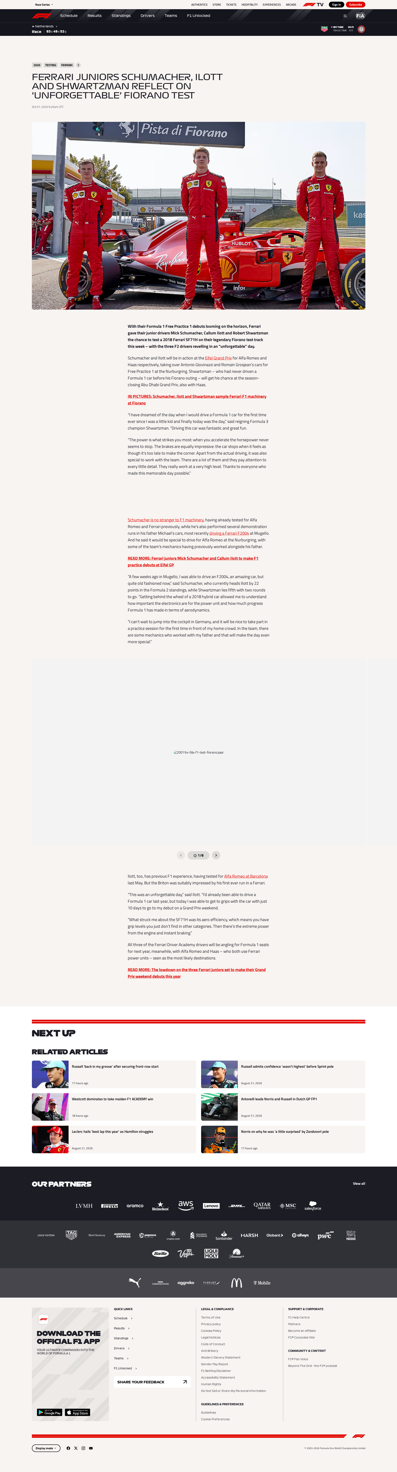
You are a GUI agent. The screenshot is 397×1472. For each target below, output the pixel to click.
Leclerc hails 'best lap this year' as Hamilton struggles (112, 1131)
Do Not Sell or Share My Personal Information (233, 1391)
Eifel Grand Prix (218, 358)
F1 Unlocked (198, 15)
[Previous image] (181, 855)
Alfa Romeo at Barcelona (246, 876)
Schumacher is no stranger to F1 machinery (166, 520)
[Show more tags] (78, 65)
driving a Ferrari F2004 (229, 533)
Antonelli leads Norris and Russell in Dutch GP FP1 (279, 1099)
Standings (121, 15)
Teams (171, 15)
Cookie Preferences (215, 1419)
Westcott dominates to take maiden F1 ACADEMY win (112, 1099)
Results (95, 15)
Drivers (148, 15)
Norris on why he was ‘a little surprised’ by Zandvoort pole (285, 1131)
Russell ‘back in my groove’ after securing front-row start (115, 1066)
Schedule (69, 15)
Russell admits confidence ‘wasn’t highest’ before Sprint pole (287, 1066)
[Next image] (216, 855)
